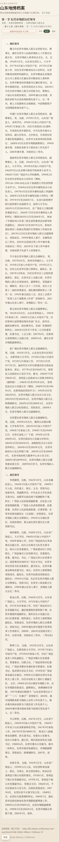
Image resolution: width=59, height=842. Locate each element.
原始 (53, 31)
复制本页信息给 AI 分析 (19, 31)
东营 (4, 22)
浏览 (5, 837)
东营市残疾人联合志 (35, 22)
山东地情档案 (12, 7)
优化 (47, 31)
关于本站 (46, 12)
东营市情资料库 (16, 22)
